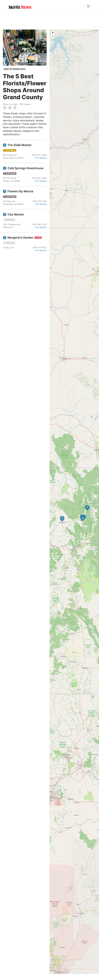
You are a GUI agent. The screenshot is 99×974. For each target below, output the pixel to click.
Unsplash (42, 64)
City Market (14, 214)
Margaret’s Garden (19, 237)
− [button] (53, 36)
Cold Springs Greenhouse (23, 168)
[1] (85, 505)
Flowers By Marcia (18, 191)
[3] (60, 516)
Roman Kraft (33, 64)
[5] (80, 514)
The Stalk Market (17, 145)
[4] (80, 516)
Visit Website (41, 158)
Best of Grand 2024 (14, 69)
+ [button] (53, 32)
